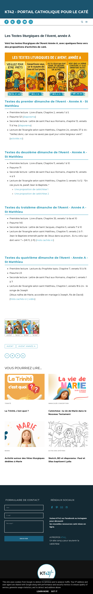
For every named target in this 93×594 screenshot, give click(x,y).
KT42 (63, 537)
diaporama (29, 117)
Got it (54, 591)
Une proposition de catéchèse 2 (31, 193)
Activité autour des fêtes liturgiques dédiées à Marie (25, 460)
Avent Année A (26, 346)
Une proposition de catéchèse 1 (31, 189)
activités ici (16, 138)
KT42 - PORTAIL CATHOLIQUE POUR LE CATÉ (46, 12)
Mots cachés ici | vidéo (22, 299)
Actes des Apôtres (56, 451)
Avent (10, 346)
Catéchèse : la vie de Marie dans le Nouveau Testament (67, 412)
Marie (7, 451)
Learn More (43, 591)
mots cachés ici (44, 240)
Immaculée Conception (58, 403)
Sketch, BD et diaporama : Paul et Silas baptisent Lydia (66, 460)
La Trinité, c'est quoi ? (17, 411)
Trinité (8, 403)
